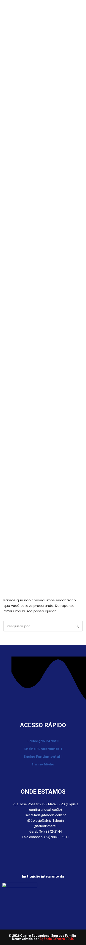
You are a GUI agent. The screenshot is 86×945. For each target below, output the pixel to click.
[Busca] (77, 626)
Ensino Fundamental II (43, 756)
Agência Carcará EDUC (56, 939)
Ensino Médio (43, 764)
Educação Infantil (43, 741)
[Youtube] (46, 849)
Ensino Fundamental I (43, 749)
